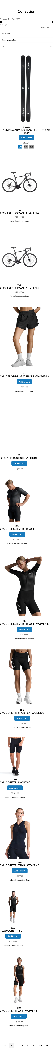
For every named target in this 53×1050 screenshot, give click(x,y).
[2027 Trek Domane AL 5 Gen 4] (19, 256)
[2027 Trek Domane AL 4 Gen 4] (19, 182)
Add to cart (26, 137)
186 (31, 147)
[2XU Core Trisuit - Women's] (19, 980)
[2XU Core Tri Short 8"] (15, 757)
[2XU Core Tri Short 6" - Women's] (22, 678)
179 (25, 147)
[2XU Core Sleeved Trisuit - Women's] (24, 586)
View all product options (19, 221)
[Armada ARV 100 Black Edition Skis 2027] (26, 89)
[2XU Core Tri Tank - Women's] (19, 833)
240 (40, 1045)
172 (20, 147)
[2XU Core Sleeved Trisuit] (17, 500)
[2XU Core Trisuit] (13, 907)
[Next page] (47, 1045)
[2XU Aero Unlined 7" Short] (19, 427)
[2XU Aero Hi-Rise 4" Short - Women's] (24, 338)
